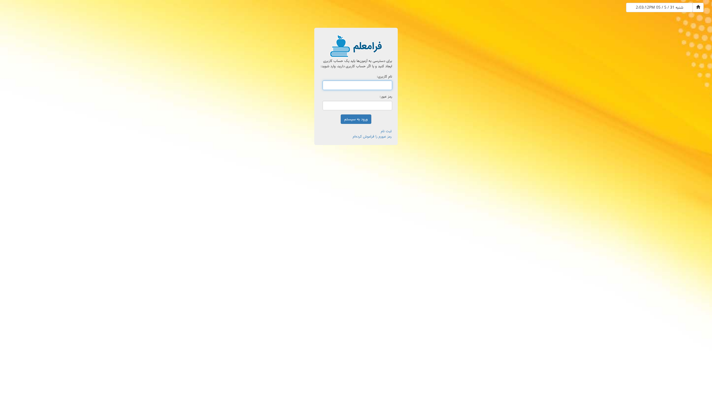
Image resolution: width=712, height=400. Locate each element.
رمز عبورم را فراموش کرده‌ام (372, 136)
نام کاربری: (384, 76)
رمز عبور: (386, 96)
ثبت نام (386, 131)
